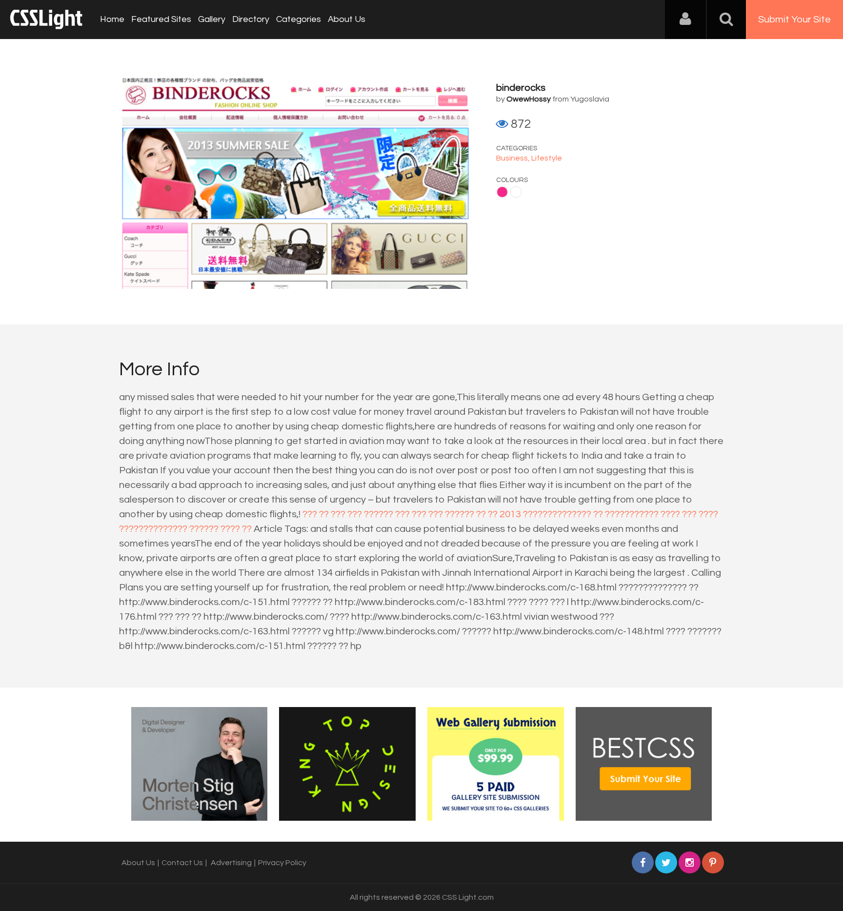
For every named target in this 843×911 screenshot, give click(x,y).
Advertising (231, 863)
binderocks (520, 88)
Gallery (211, 19)
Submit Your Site (794, 19)
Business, (513, 158)
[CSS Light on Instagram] (690, 862)
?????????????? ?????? (169, 529)
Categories (298, 19)
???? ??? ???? (689, 514)
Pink (502, 192)
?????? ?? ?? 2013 (483, 514)
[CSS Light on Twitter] (666, 862)
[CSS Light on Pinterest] (713, 862)
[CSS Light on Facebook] (643, 862)
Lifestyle (546, 158)
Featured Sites (161, 19)
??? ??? (346, 514)
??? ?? (315, 514)
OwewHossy (528, 99)
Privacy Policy (282, 863)
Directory (250, 19)
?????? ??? (387, 514)
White (516, 192)
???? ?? (236, 529)
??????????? (632, 514)
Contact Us (182, 863)
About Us (346, 19)
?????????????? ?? (563, 514)
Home (112, 19)
